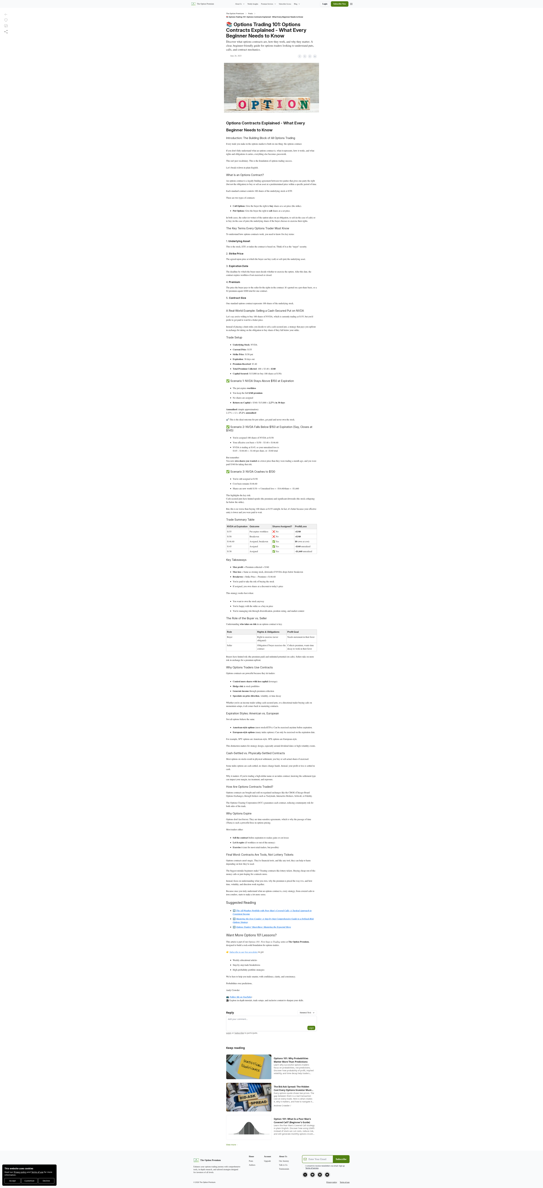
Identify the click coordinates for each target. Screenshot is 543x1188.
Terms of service (311, 1168)
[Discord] (327, 1175)
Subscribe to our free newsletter (244, 951)
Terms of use (37, 1172)
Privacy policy (20, 1172)
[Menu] (351, 3)
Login (324, 4)
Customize (29, 1180)
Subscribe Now (339, 4)
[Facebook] (320, 1175)
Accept (12, 1180)
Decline (46, 1180)
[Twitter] (305, 1175)
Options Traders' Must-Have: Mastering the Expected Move (263, 927)
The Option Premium (235, 13)
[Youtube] (312, 1175)
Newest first (305, 1012)
